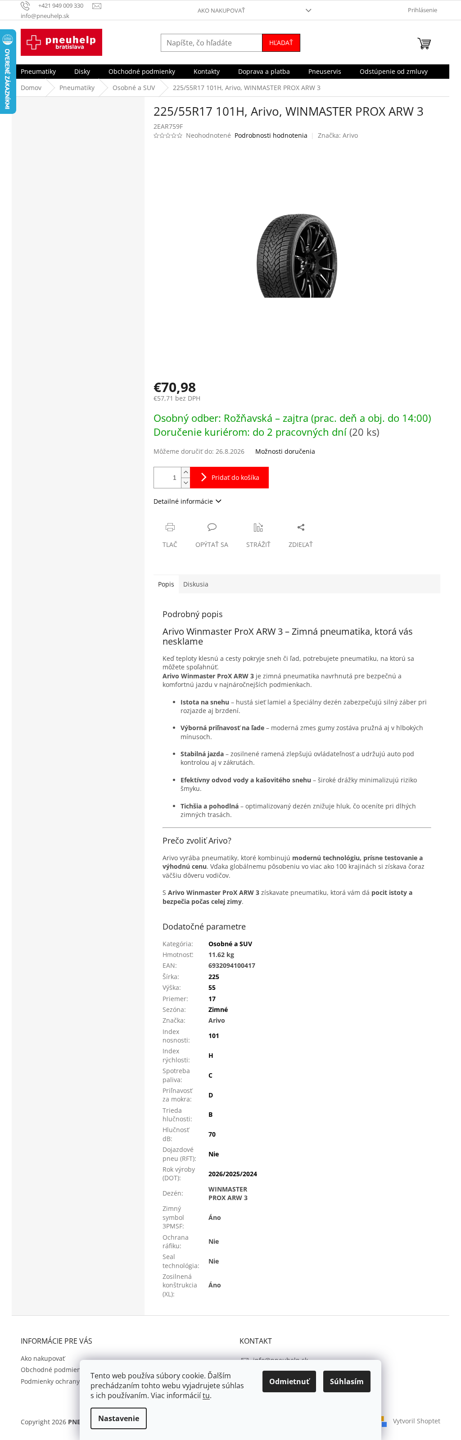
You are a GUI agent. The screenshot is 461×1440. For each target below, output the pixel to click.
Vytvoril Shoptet (416, 1421)
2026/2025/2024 (232, 1173)
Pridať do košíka (235, 477)
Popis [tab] (166, 584)
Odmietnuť (289, 1381)
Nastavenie (118, 1418)
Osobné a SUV (230, 943)
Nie (213, 1154)
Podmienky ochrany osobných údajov (76, 1381)
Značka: (338, 135)
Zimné (218, 1009)
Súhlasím (347, 1381)
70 (212, 1134)
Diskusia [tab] (195, 584)
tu (206, 1395)
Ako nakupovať (221, 10)
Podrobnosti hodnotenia (271, 135)
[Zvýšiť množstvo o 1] (185, 472)
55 (212, 987)
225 (213, 976)
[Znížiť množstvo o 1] (185, 483)
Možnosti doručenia (285, 451)
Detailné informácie (183, 501)
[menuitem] (38, 71)
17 (212, 998)
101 (213, 1035)
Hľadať (281, 42)
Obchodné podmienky (54, 1369)
